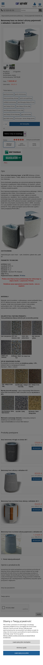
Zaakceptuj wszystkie (21, 653)
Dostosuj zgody (21, 647)
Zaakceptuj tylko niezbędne (21, 642)
